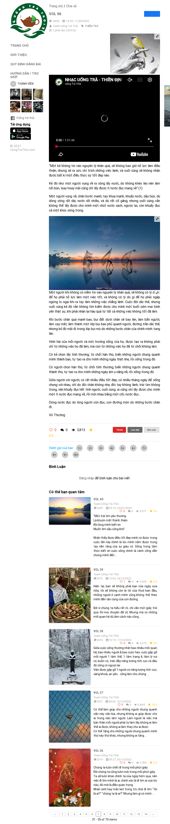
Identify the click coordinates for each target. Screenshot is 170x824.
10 (117, 814)
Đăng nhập (86, 478)
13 (138, 814)
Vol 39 (98, 569)
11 (124, 814)
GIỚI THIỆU (18, 55)
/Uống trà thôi (25, 118)
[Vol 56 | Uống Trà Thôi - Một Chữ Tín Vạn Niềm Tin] (28, 37)
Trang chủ (56, 6)
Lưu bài (135, 429)
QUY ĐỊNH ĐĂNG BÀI (25, 64)
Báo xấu (151, 429)
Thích (119, 429)
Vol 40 (98, 499)
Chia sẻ (71, 6)
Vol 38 (98, 631)
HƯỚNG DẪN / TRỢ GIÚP (24, 75)
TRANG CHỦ (19, 45)
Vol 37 (98, 693)
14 (145, 814)
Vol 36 (98, 751)
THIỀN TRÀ (91, 26)
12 (131, 814)
